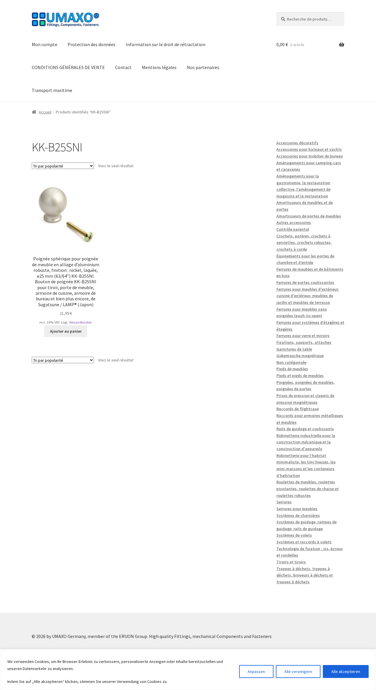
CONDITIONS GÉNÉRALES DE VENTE (68, 67)
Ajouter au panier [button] (66, 331)
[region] (188, 669)
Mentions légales (159, 67)
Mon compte (44, 44)
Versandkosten (80, 322)
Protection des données (91, 44)
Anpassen (256, 671)
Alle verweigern (298, 671)
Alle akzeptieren (345, 671)
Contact (123, 67)
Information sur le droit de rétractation (165, 44)
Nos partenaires (203, 67)
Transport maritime (52, 90)
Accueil (45, 112)
